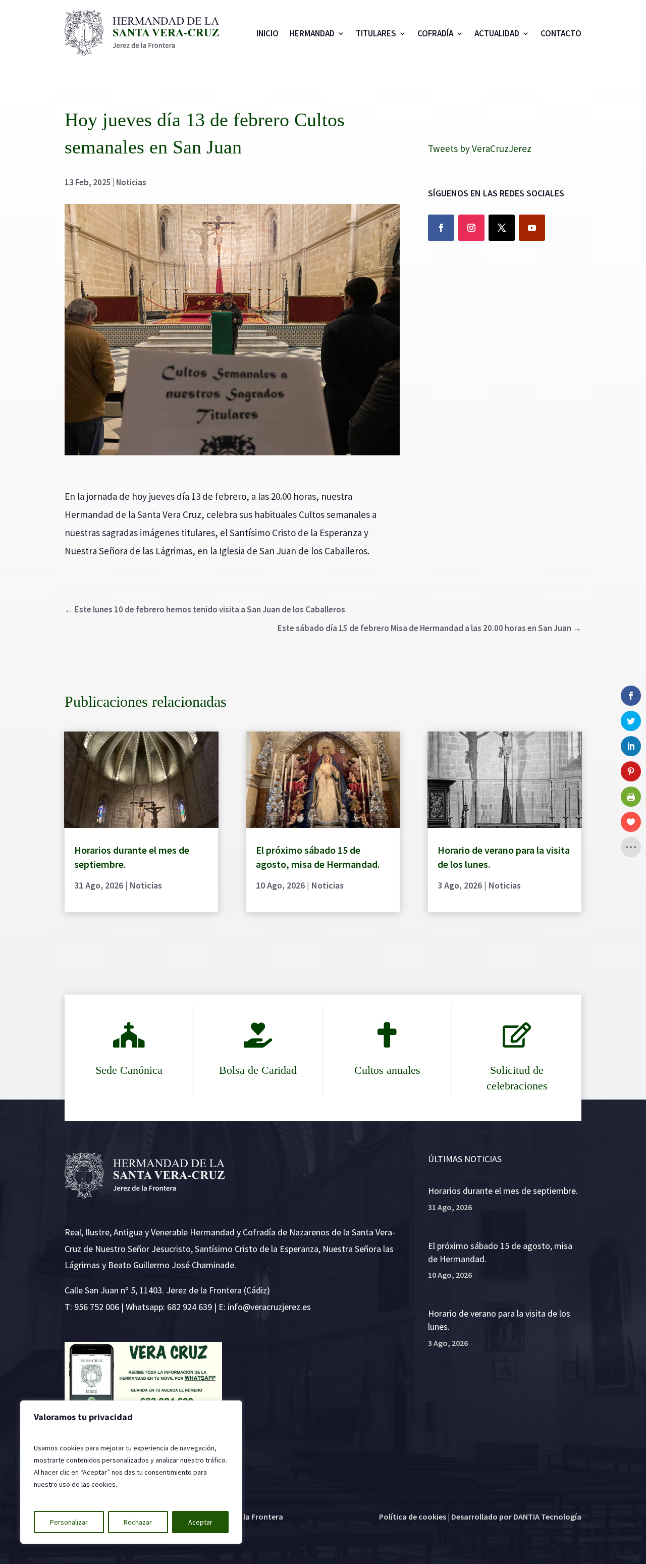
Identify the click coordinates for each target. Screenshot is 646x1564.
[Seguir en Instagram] (471, 228)
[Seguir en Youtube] (532, 228)
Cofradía (435, 33)
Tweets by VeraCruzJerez (479, 148)
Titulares (376, 33)
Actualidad (496, 33)
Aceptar (200, 1522)
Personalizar (69, 1522)
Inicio (267, 33)
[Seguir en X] (502, 228)
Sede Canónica (129, 1070)
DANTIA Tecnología (547, 1516)
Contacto (561, 33)
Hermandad (312, 33)
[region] (131, 1472)
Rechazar (138, 1522)
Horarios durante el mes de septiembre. (503, 1190)
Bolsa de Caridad (258, 1070)
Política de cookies (412, 1516)
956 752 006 (96, 1307)
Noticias (131, 182)
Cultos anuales (387, 1070)
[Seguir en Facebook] (441, 228)
